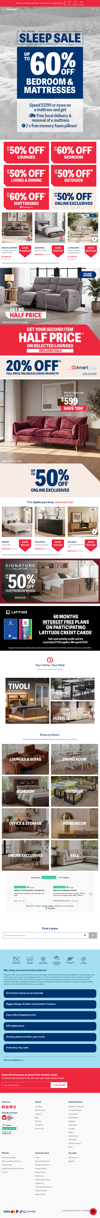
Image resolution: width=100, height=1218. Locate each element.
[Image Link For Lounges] (26, 152)
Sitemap (38, 1121)
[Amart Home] (12, 9)
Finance (5, 1172)
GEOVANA (40, 248)
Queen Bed (6, 545)
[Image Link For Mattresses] (26, 198)
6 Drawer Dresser (41, 545)
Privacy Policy (7, 1165)
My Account (73, 1157)
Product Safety (40, 1168)
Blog (37, 1117)
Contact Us (39, 1125)
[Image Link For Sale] (74, 855)
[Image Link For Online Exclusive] (73, 198)
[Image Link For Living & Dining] (26, 175)
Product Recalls (41, 1190)
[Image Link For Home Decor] (74, 823)
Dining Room (73, 1117)
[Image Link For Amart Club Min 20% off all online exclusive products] (50, 367)
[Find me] (85, 935)
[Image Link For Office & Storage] (25, 823)
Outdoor (72, 1128)
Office (71, 1132)
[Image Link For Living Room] (25, 759)
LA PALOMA (73, 248)
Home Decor (73, 1136)
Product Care (40, 1172)
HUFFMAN (40, 542)
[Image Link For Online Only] (25, 855)
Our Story (38, 1106)
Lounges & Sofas (75, 1110)
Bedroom (72, 1121)
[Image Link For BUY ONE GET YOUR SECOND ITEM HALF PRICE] (50, 311)
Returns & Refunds (42, 1161)
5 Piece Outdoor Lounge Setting (74, 251)
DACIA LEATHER (9, 248)
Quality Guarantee (42, 1165)
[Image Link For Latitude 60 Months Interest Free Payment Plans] (50, 628)
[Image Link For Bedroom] (73, 152)
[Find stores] (93, 935)
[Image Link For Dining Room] (74, 759)
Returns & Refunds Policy (11, 1161)
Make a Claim (40, 1194)
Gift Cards (72, 1140)
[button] (94, 238)
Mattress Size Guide (42, 1180)
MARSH (5, 542)
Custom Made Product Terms (13, 1168)
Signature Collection (76, 1106)
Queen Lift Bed (40, 250)
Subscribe (58, 1085)
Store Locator (40, 1110)
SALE (71, 1147)
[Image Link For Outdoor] (73, 175)
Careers (38, 1114)
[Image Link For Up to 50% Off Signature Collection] (50, 581)
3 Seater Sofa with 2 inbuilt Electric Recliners (9, 251)
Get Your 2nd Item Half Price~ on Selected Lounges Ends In (50, 3)
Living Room (73, 1114)
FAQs (37, 1157)
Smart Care (39, 1176)
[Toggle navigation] (3, 9)
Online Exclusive (75, 1143)
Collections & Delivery (43, 1187)
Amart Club (39, 1128)
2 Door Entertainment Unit (76, 546)
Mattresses (73, 1125)
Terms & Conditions (9, 1157)
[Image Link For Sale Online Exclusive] (50, 438)
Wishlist (71, 1161)
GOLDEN (72, 542)
